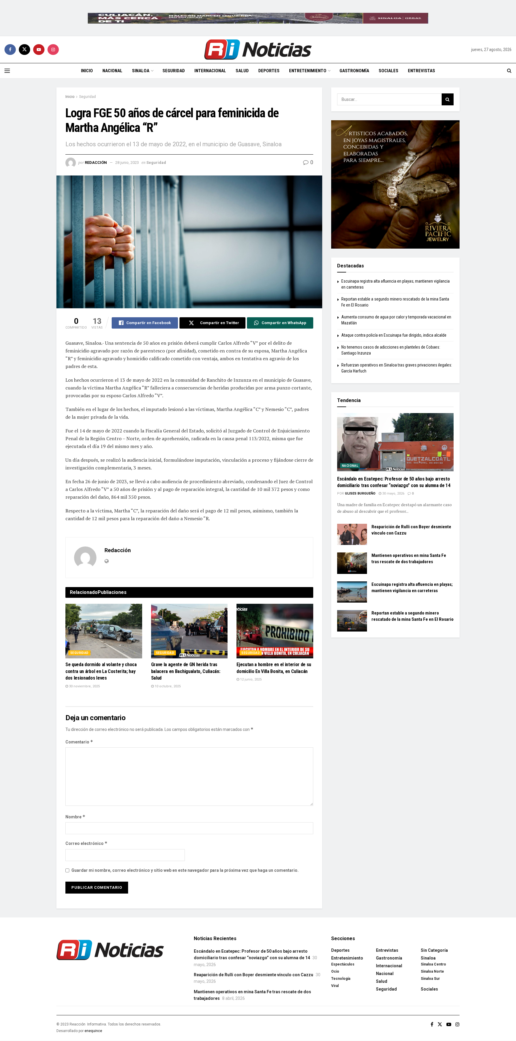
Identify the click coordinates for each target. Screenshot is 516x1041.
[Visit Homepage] (258, 49)
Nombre (75, 817)
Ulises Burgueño (360, 493)
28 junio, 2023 (127, 162)
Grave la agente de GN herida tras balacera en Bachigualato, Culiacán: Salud (185, 671)
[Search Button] (509, 70)
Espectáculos (342, 964)
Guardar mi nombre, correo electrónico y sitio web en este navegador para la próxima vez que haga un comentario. (185, 870)
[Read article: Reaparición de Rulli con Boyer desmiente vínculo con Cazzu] (352, 534)
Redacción (96, 162)
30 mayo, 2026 (392, 493)
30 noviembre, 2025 (84, 686)
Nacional (112, 70)
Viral (335, 986)
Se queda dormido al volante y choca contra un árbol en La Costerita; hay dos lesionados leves (101, 671)
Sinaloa (140, 70)
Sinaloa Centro (433, 964)
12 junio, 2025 (250, 679)
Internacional (210, 70)
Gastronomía (354, 70)
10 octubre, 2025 (167, 686)
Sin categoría (434, 950)
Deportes (269, 70)
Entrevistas (421, 70)
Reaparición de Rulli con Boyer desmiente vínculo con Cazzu (253, 974)
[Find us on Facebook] (10, 49)
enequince (93, 1031)
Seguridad (173, 70)
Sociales (388, 70)
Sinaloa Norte (432, 971)
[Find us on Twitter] (24, 49)
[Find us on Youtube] (38, 49)
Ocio (335, 971)
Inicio (87, 70)
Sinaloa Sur (430, 979)
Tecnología (340, 979)
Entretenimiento (307, 70)
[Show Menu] (7, 71)
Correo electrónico (86, 843)
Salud (242, 70)
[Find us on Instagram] (53, 49)
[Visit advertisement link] (258, 18)
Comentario (79, 742)
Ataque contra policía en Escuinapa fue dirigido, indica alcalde (393, 335)
